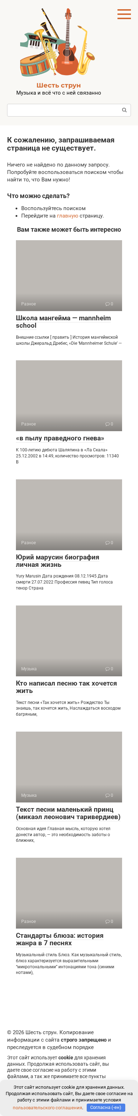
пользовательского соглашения (47, 1107)
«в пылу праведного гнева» (60, 438)
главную (67, 216)
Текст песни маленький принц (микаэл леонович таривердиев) (68, 813)
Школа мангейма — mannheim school (63, 321)
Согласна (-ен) (105, 1107)
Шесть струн (58, 85)
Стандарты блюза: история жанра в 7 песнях (60, 939)
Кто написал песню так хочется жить (66, 687)
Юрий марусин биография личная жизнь (57, 561)
